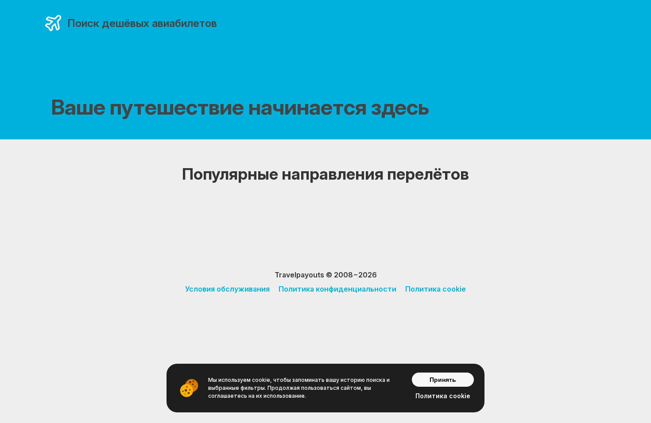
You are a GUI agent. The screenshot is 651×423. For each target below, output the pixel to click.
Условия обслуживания (227, 289)
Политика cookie (435, 289)
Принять (443, 379)
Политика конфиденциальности (337, 289)
